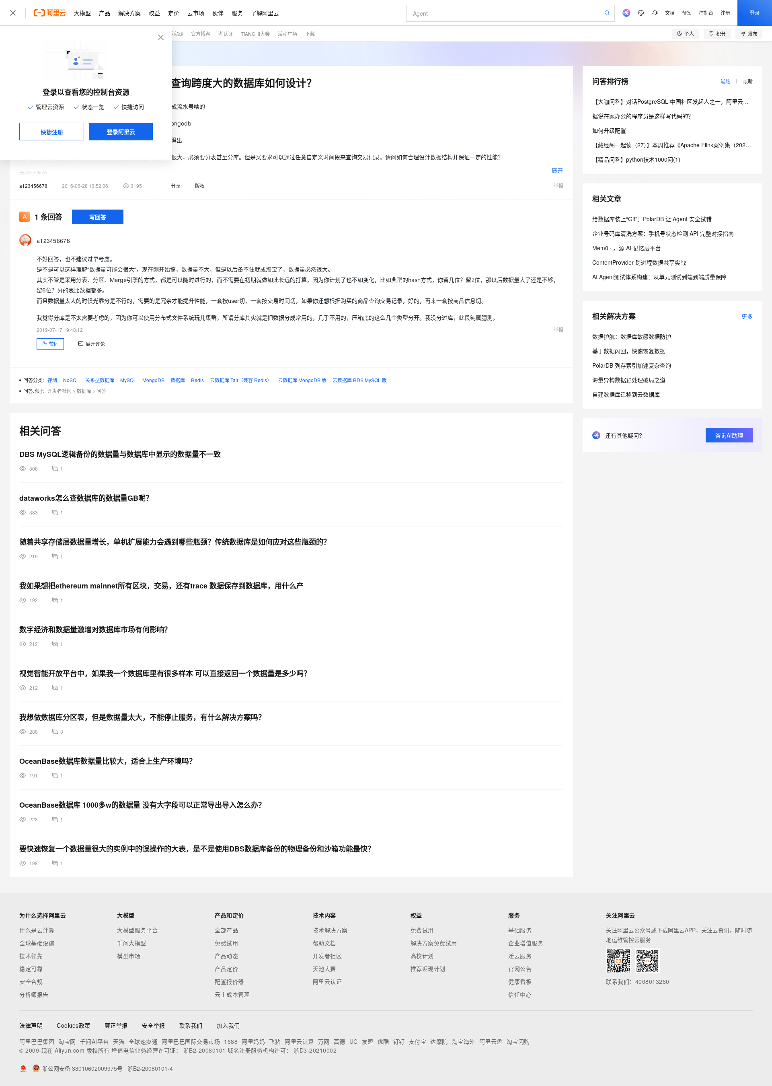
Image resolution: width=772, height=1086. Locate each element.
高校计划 (422, 956)
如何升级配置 (609, 130)
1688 (231, 1041)
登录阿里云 (121, 132)
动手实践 (173, 33)
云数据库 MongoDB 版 (302, 379)
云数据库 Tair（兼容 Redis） (241, 379)
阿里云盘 (491, 1041)
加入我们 (228, 1025)
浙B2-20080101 (204, 1050)
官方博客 (200, 33)
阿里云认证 (327, 981)
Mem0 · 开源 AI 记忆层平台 (626, 248)
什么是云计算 (36, 930)
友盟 (368, 1041)
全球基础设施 (36, 943)
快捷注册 (52, 132)
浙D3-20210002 (315, 1050)
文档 (670, 12)
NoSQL (71, 379)
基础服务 (520, 930)
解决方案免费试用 (434, 943)
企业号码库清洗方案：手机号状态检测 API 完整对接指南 (663, 233)
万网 (324, 1041)
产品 (104, 13)
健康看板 (520, 981)
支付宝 (418, 1041)
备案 (687, 12)
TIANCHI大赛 (255, 33)
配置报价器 (229, 981)
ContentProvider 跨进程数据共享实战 (639, 262)
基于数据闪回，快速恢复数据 (628, 351)
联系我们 (191, 1025)
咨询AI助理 (729, 435)
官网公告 (520, 969)
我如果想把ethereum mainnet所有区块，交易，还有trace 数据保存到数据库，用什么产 (161, 585)
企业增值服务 (525, 943)
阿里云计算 (299, 1041)
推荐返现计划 (428, 969)
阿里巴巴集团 (36, 1041)
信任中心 (520, 994)
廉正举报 (116, 1025)
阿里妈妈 (253, 1041)
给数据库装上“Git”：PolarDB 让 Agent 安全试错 (652, 219)
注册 (725, 12)
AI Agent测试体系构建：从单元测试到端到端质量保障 (659, 277)
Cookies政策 (73, 1025)
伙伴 (218, 13)
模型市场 (128, 956)
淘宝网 (67, 1041)
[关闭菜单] (13, 13)
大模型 (82, 13)
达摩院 (439, 1041)
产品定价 (226, 969)
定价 (173, 13)
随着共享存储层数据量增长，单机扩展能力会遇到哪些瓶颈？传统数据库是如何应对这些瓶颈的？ (175, 542)
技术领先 (31, 956)
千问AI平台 (94, 1041)
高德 (339, 1041)
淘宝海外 (463, 1041)
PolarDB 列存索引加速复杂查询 (631, 365)
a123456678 (33, 185)
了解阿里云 (265, 13)
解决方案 (129, 13)
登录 (755, 12)
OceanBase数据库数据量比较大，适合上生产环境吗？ (107, 761)
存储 (52, 379)
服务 (237, 13)
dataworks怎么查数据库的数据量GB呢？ (86, 498)
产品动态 (226, 956)
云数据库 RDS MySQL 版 (360, 379)
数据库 (177, 379)
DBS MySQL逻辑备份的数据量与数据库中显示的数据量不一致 (120, 454)
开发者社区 (59, 390)
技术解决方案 (330, 930)
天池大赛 (324, 969)
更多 (747, 316)
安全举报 (153, 1025)
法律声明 (31, 1025)
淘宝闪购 (518, 1041)
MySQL (128, 379)
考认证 (225, 33)
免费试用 (226, 943)
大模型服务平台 (137, 930)
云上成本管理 (232, 994)
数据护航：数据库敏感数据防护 (631, 336)
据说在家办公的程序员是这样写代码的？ (643, 116)
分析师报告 (34, 994)
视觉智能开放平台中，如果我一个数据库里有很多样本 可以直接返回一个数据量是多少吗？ (165, 673)
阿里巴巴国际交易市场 (191, 1041)
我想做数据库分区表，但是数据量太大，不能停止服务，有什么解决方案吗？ (142, 717)
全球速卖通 (143, 1041)
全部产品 (226, 930)
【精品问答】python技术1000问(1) (636, 159)
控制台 (706, 12)
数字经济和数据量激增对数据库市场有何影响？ (95, 629)
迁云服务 (520, 956)
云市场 (195, 13)
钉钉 (399, 1041)
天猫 (119, 1041)
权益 (154, 13)
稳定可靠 (31, 969)
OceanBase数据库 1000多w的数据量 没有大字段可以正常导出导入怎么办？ (142, 805)
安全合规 (31, 981)
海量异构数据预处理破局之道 (628, 380)
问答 (101, 390)
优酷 (383, 1041)
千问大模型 (131, 943)
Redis (197, 379)
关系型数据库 (99, 379)
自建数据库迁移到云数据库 (626, 394)
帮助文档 (324, 943)
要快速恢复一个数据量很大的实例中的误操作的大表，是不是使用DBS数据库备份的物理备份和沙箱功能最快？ (197, 848)
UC (353, 1041)
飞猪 (275, 1041)
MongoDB (153, 379)
